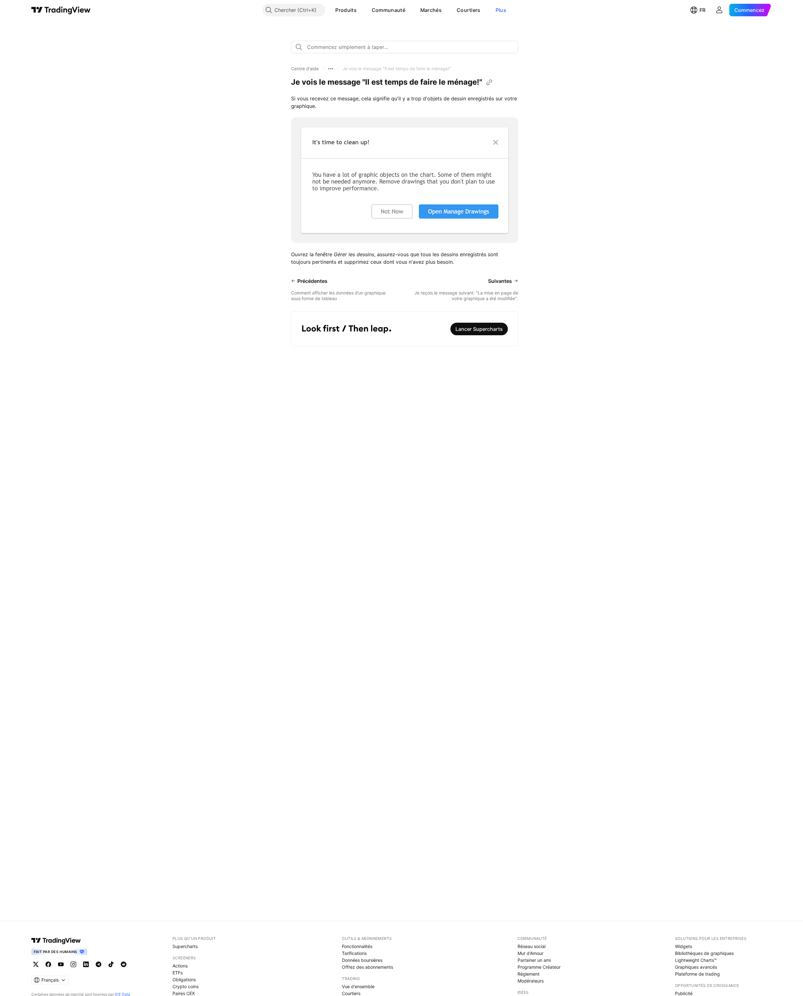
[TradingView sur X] (35, 964)
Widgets (683, 946)
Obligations (184, 979)
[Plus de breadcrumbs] (330, 69)
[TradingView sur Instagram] (73, 964)
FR (702, 10)
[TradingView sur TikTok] (111, 964)
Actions (180, 965)
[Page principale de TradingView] (61, 10)
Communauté (388, 10)
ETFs (178, 972)
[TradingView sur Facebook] (48, 964)
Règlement (529, 974)
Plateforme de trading (697, 974)
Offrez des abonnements (367, 967)
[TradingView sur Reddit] (123, 964)
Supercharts (185, 946)
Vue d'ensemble (358, 986)
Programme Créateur (539, 967)
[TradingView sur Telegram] (98, 964)
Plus (501, 10)
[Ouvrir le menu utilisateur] (719, 10)
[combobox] (404, 47)
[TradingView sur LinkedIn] (86, 964)
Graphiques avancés (696, 967)
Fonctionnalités (357, 946)
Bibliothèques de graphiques (704, 953)
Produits (345, 10)
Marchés (431, 10)
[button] (361, 10)
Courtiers (469, 10)
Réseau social (531, 946)
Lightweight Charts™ (696, 960)
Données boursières (362, 960)
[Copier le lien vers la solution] (489, 82)
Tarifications (354, 953)
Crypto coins (186, 986)
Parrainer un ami (534, 960)
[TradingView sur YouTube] (60, 964)
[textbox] (407, 47)
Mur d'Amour (530, 953)
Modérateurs (531, 980)
